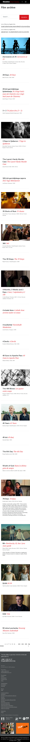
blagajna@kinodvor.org (8, 661)
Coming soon (4, 679)
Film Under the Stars (5, 702)
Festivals (3, 698)
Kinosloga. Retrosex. (5, 704)
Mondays (3, 701)
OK (19, 740)
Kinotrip (2, 697)
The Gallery (3, 685)
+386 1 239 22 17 (6, 659)
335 (26, 644)
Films (2, 680)
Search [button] (24, 17)
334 (22, 644)
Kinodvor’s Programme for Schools (8, 695)
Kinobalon (3, 694)
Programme (3, 675)
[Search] (22, 2)
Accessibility (3, 678)
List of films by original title (8, 29)
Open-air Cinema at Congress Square (9, 707)
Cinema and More (5, 693)
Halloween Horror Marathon (7, 705)
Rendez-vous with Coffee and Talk (8, 700)
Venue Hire (3, 711)
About (2, 689)
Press (2, 712)
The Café (3, 686)
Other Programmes (5, 708)
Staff (2, 690)
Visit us (2, 676)
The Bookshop (4, 683)
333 (19, 644)
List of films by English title (8, 24)
